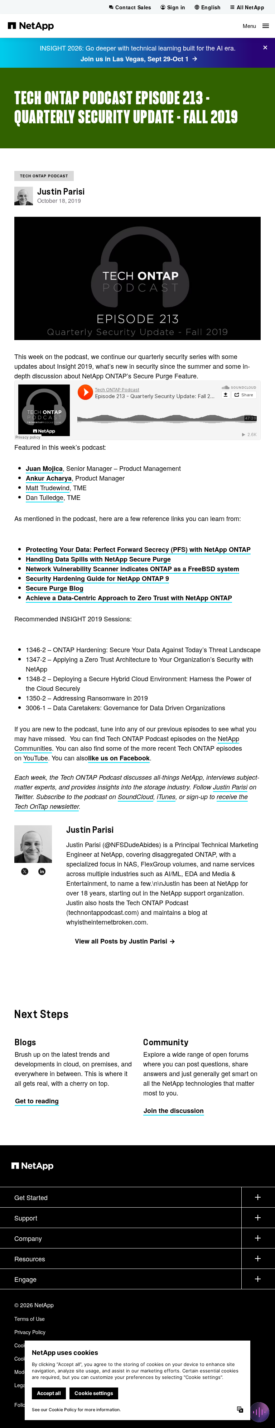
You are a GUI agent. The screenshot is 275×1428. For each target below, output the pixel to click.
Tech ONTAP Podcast (44, 175)
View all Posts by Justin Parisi (121, 941)
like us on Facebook (119, 758)
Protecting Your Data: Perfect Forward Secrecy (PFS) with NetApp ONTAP (138, 549)
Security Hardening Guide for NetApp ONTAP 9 (97, 578)
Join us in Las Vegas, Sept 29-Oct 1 (135, 58)
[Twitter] (24, 871)
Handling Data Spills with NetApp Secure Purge (98, 559)
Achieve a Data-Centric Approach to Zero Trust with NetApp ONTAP (129, 597)
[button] (256, 26)
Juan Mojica (44, 468)
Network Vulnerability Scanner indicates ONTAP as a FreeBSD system (132, 568)
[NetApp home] (31, 26)
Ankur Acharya (49, 478)
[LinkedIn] (41, 871)
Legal (20, 1385)
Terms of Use (29, 1318)
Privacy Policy (29, 1332)
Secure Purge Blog (54, 588)
